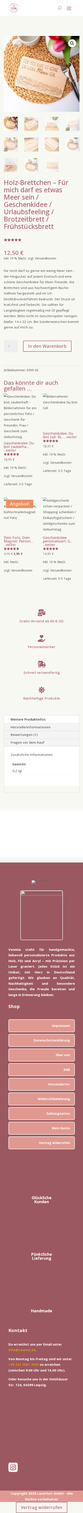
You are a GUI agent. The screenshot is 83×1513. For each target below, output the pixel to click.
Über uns (63, 1055)
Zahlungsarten (58, 1113)
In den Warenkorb (47, 346)
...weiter (10, 450)
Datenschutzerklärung (52, 1040)
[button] (72, 43)
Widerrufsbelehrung (54, 1099)
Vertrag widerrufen (54, 1143)
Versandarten (59, 1084)
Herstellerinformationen (30, 727)
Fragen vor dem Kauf (27, 742)
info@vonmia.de (21, 1350)
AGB (67, 1069)
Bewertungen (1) (24, 734)
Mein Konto (61, 1128)
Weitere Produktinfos (28, 719)
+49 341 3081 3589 (23, 1364)
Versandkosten (45, 258)
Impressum (61, 1026)
